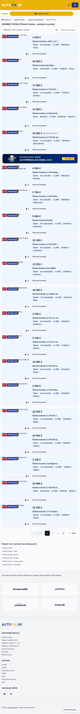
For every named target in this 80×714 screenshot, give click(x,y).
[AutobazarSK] (20, 604)
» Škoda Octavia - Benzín (10, 554)
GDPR (4, 673)
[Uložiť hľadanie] (56, 29)
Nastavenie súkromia (9, 679)
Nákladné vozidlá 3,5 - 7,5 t (11, 643)
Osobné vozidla (7, 637)
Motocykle (5, 652)
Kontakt (4, 665)
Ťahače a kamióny (8, 649)
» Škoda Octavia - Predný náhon (12, 561)
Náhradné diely (7, 655)
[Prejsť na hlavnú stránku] (12, 5)
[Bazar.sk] (59, 604)
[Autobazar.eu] (20, 589)
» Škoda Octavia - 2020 (9, 551)
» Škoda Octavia (7, 548)
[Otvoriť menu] (75, 5)
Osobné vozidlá (43, 13)
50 (63, 533)
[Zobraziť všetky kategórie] (76, 14)
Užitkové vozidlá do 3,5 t (10, 640)
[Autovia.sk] (59, 589)
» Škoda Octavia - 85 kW (10, 558)
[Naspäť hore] (4, 533)
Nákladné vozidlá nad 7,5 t (10, 646)
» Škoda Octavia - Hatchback (11, 564)
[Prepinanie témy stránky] (69, 5)
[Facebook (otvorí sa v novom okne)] (4, 694)
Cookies (4, 667)
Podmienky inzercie (8, 670)
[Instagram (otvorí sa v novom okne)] (11, 694)
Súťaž (4, 676)
